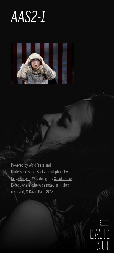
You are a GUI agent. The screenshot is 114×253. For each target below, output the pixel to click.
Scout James (63, 179)
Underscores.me (23, 172)
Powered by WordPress (28, 165)
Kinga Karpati (20, 179)
